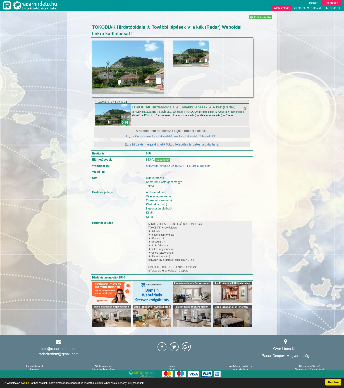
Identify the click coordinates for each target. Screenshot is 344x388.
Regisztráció (331, 2)
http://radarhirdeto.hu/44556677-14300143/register (178, 166)
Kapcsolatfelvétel (34, 365)
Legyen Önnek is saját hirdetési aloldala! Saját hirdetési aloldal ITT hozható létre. (172, 136)
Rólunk (172, 368)
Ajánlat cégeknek (103, 365)
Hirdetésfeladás (281, 7)
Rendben (333, 382)
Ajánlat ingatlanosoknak (103, 368)
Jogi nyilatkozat (240, 368)
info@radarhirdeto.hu (58, 348)
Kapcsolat (34, 368)
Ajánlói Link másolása (260, 17)
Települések (333, 7)
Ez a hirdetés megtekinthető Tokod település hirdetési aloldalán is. (172, 144)
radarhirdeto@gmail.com (58, 353)
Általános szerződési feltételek (309, 368)
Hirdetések (298, 7)
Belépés (313, 2)
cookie (25, 383)
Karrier (172, 365)
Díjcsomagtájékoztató (309, 365)
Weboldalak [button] (314, 7)
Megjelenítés (162, 159)
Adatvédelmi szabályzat (240, 365)
